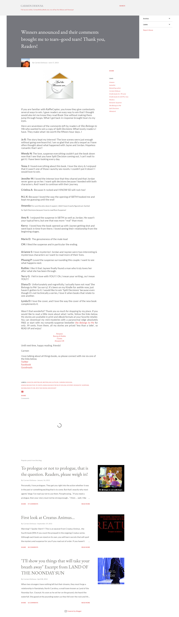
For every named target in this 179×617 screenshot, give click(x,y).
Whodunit (112, 111)
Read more (86, 504)
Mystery (111, 100)
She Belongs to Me (115, 105)
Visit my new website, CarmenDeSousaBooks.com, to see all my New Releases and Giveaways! (47, 10)
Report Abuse (148, 30)
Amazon (111, 82)
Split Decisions (114, 108)
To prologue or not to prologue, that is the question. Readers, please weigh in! (54, 471)
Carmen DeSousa (32, 5)
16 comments (33, 603)
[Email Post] (22, 392)
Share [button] (111, 71)
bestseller (112, 85)
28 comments (33, 547)
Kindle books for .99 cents (117, 94)
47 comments (33, 504)
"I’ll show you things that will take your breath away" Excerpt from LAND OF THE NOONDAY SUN (55, 567)
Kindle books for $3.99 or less (118, 97)
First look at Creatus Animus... (48, 517)
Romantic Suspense (115, 102)
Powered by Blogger (74, 611)
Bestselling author (115, 88)
